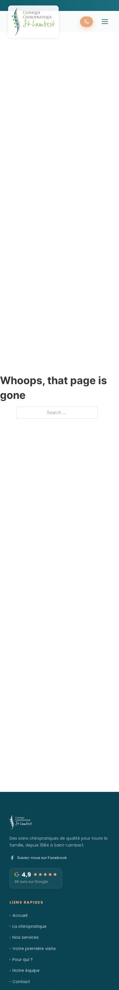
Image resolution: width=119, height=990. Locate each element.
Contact (21, 982)
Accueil (19, 915)
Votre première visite (34, 948)
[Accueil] (33, 21)
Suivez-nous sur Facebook (42, 857)
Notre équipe (26, 970)
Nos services (25, 937)
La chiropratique (29, 926)
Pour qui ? (22, 959)
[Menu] (105, 22)
